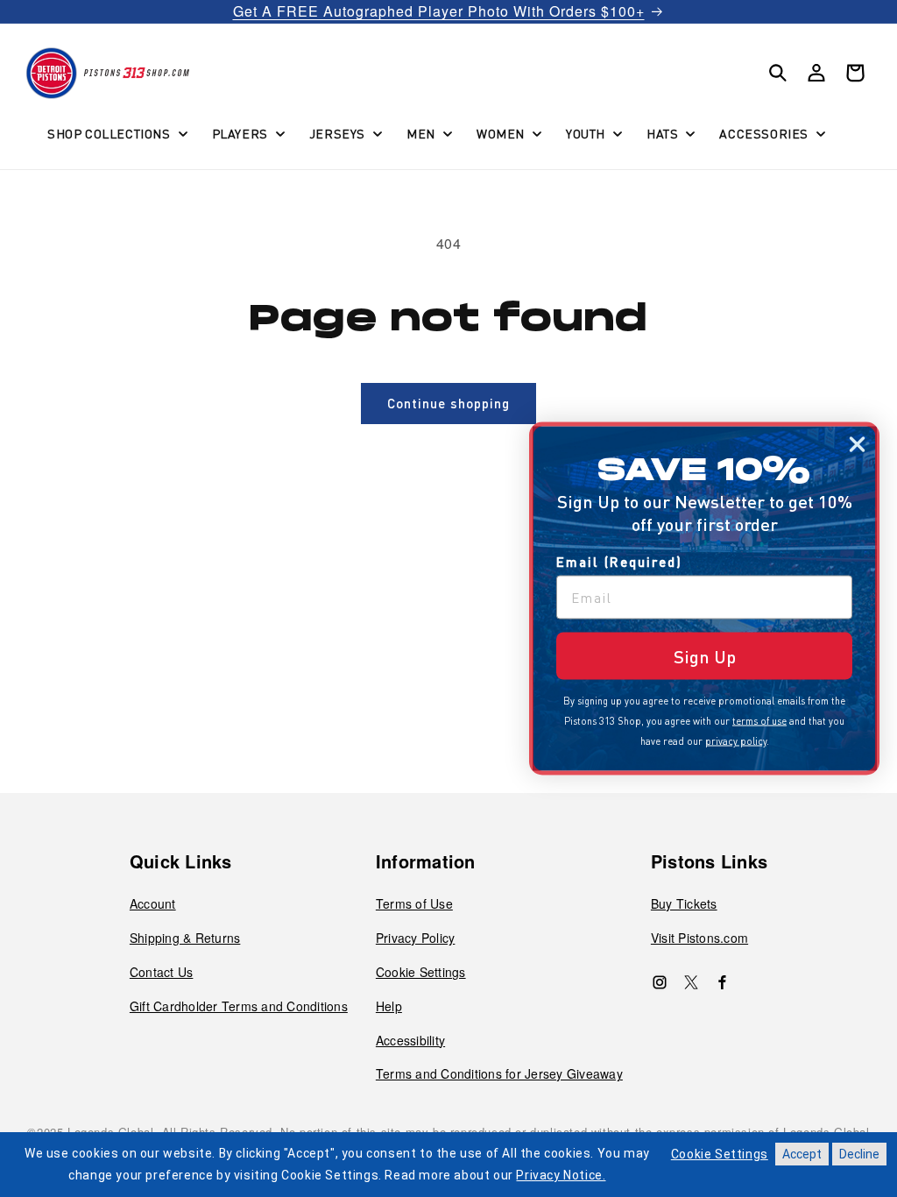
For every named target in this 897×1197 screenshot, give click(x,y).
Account (153, 903)
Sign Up (705, 656)
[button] (115, 133)
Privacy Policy (416, 937)
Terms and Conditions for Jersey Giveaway (499, 1073)
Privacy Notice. (560, 1175)
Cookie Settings (421, 972)
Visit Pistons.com (699, 937)
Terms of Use (414, 903)
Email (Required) (619, 561)
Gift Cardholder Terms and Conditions (239, 1006)
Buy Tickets (684, 903)
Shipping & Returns (185, 937)
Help (389, 1006)
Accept (802, 1154)
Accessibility (410, 1040)
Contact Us (162, 972)
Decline (859, 1154)
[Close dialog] (857, 444)
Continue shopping (448, 403)
